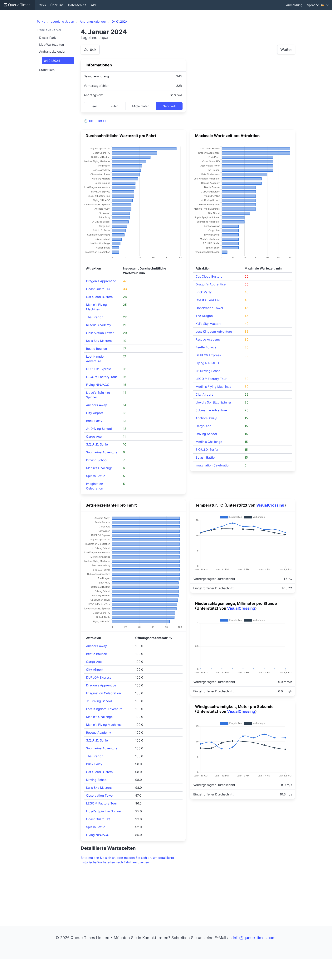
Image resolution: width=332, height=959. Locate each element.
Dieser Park (47, 38)
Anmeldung (294, 5)
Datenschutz (77, 5)
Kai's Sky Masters (99, 341)
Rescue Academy (98, 325)
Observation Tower (100, 333)
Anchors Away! (97, 405)
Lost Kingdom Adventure (214, 331)
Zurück (90, 49)
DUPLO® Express (98, 369)
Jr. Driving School (99, 429)
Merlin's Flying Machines (213, 387)
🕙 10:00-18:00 (95, 121)
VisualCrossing (270, 505)
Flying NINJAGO (97, 385)
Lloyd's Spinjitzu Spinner (213, 402)
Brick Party (94, 421)
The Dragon (94, 317)
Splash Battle (95, 476)
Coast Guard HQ (98, 289)
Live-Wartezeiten (51, 44)
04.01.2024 (52, 61)
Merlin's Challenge (99, 468)
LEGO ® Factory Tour (101, 377)
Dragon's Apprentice (101, 281)
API (93, 5)
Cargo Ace (94, 436)
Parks (42, 5)
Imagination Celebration (213, 465)
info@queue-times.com (254, 937)
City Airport (94, 413)
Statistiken (47, 70)
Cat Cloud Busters (99, 297)
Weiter (286, 49)
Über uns (56, 5)
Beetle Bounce (96, 349)
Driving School (96, 460)
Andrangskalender (52, 51)
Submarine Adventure (101, 452)
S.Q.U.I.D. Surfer (97, 444)
